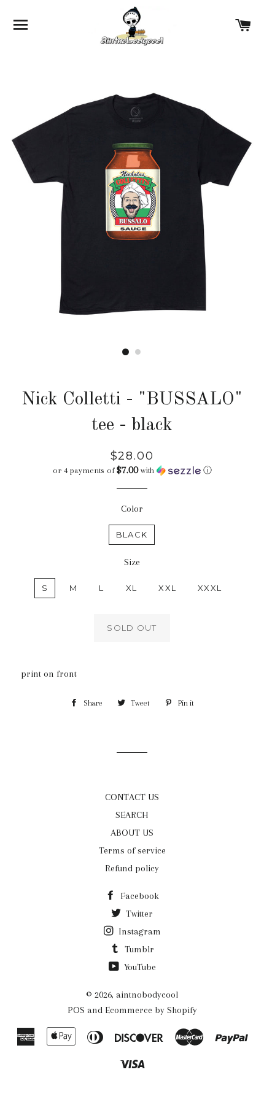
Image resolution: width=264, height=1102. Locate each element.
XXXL (210, 588)
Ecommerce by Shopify (151, 1009)
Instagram (138, 931)
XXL (167, 588)
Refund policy (132, 868)
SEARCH (132, 814)
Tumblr (138, 949)
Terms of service (132, 850)
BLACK (132, 534)
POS (76, 1009)
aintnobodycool (147, 994)
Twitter (138, 913)
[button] (132, 470)
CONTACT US (132, 797)
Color (132, 508)
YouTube (139, 967)
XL (132, 588)
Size (132, 562)
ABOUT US (132, 832)
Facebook (138, 895)
